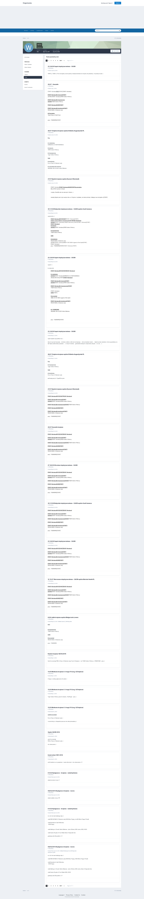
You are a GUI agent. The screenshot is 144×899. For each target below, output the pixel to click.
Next (61, 60)
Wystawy (51, 68)
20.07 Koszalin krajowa (55, 427)
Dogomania (27, 3)
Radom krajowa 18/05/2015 (57, 654)
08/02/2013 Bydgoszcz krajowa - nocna (61, 791)
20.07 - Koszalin (53, 84)
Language (61, 895)
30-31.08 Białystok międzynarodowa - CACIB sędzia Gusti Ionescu (70, 209)
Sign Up (118, 3)
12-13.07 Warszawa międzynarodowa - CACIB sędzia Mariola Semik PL (71, 579)
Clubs (46, 30)
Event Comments (28, 87)
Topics (26, 74)
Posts (26, 77)
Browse (26, 30)
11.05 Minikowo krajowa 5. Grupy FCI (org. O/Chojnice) (65, 671)
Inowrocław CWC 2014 (55, 755)
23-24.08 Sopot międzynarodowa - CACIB (61, 66)
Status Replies (28, 67)
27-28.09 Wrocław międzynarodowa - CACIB (62, 465)
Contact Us (77, 895)
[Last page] (64, 61)
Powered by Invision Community (72, 896)
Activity (32, 30)
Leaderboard (40, 30)
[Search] (119, 30)
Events (52, 30)
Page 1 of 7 (70, 60)
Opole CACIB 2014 (54, 732)
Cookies (83, 895)
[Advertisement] (72, 17)
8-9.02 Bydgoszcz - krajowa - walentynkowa (62, 773)
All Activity (27, 57)
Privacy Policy (69, 895)
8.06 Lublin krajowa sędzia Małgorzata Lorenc (63, 617)
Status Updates (112, 30)
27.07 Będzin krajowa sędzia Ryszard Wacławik (63, 179)
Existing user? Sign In (106, 3)
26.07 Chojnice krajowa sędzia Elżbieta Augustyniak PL (66, 131)
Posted (52, 70)
